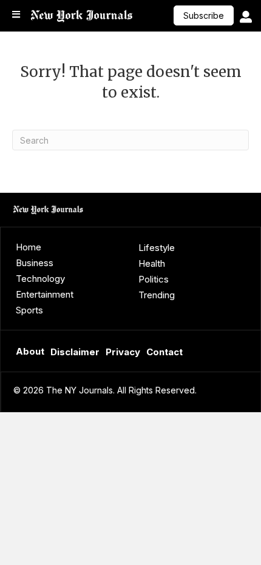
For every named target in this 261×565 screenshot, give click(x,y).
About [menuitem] (30, 351)
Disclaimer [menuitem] (75, 352)
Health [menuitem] (151, 263)
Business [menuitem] (34, 263)
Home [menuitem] (28, 247)
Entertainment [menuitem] (44, 294)
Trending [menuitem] (156, 295)
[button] (204, 15)
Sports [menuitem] (29, 310)
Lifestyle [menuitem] (156, 247)
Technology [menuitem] (40, 278)
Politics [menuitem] (153, 279)
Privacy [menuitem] (123, 352)
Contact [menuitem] (164, 352)
